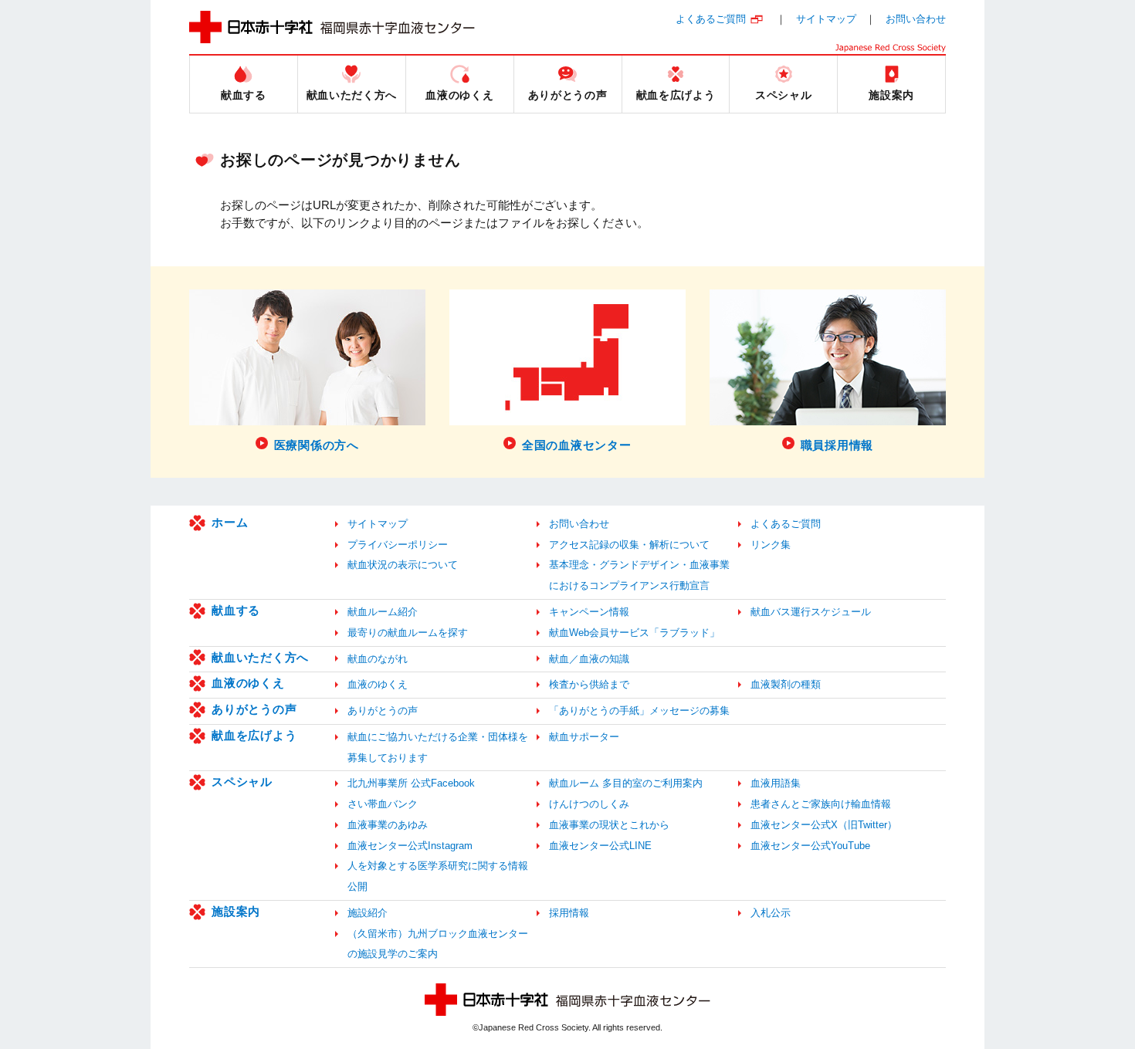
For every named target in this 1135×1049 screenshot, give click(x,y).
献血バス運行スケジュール (810, 612)
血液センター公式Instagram (410, 845)
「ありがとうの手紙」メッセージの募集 (639, 710)
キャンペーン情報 (589, 612)
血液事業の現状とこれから (609, 825)
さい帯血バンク (382, 804)
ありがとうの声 (254, 709)
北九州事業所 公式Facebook (411, 783)
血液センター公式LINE (600, 845)
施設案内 (236, 911)
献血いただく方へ (260, 657)
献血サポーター (584, 737)
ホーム (230, 522)
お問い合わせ (916, 19)
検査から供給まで (589, 684)
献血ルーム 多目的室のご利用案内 (626, 783)
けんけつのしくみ (589, 804)
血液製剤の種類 (785, 684)
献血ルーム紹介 (382, 612)
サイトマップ (826, 19)
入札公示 (770, 913)
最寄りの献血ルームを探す (407, 632)
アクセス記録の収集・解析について (629, 544)
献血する (236, 610)
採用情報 (569, 913)
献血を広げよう (254, 735)
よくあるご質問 (711, 19)
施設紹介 (367, 913)
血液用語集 (775, 783)
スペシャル (242, 781)
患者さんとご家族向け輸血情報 (820, 804)
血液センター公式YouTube (810, 845)
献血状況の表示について (402, 564)
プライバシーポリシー (397, 544)
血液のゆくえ (248, 682)
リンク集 (770, 544)
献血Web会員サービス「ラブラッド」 (634, 632)
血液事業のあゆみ (387, 825)
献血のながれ (377, 659)
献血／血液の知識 (589, 659)
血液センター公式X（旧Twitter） (823, 825)
